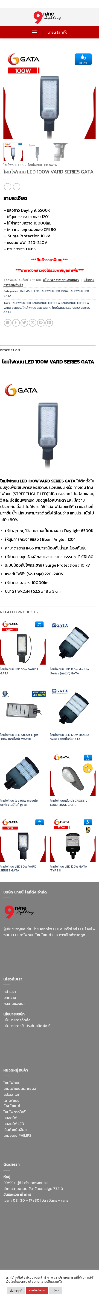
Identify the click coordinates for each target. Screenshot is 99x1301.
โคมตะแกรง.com (16, 1054)
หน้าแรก (9, 991)
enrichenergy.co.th (19, 1257)
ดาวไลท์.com (31, 1141)
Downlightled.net (70, 1036)
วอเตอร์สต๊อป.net (55, 951)
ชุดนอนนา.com (47, 1257)
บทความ (9, 997)
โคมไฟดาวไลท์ (14, 1112)
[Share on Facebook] (16, 323)
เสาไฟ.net (11, 1252)
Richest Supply (15, 1036)
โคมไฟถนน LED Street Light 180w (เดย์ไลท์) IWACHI (19, 737)
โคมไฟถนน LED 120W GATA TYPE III (68, 869)
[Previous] (11, 93)
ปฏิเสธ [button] (55, 1290)
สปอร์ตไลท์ (11, 1094)
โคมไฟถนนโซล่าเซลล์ (19, 1088)
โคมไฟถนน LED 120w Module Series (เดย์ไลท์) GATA (69, 737)
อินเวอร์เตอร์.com (33, 1147)
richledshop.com (71, 1135)
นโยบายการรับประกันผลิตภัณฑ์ (26, 1025)
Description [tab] (10, 350)
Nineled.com (58, 1048)
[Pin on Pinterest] (41, 323)
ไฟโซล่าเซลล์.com (59, 1042)
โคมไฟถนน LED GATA (42, 165)
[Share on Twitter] (24, 323)
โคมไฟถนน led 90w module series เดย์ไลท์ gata (19, 803)
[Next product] (7, 186)
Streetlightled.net (65, 1252)
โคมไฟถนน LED (13, 165)
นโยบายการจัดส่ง (16, 1020)
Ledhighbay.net (42, 1036)
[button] (34, 32)
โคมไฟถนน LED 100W (54, 291)
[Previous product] (16, 186)
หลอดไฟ (10, 1117)
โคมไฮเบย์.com (65, 957)
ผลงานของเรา (14, 1003)
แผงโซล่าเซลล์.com (57, 1141)
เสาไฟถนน (11, 1100)
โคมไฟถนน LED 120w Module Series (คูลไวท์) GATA (69, 671)
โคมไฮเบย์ (12, 1106)
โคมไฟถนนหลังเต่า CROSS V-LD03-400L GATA (69, 803)
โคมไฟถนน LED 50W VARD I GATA (19, 671)
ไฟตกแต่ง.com (60, 1147)
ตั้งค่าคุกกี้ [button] (16, 1290)
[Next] (88, 93)
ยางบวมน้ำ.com (44, 1135)
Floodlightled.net (34, 1252)
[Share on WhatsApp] (8, 323)
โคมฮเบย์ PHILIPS (17, 1135)
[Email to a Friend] (32, 323)
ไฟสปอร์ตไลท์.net (37, 957)
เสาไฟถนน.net (81, 1048)
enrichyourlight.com (21, 951)
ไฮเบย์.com (38, 1048)
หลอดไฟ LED (13, 1123)
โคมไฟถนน (11, 1082)
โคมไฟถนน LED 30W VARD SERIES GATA (18, 869)
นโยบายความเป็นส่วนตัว (45, 1281)
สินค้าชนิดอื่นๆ (15, 1129)
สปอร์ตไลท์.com (16, 1048)
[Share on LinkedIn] (49, 323)
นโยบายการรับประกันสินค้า (61, 280)
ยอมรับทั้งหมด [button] (37, 1290)
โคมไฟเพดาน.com (44, 1054)
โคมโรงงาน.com (31, 1042)
